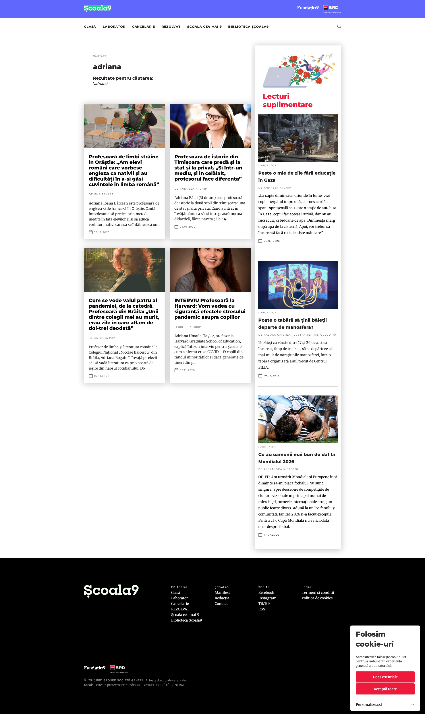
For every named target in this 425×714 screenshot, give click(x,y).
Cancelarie (143, 26)
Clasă (90, 26)
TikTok (264, 603)
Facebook (266, 592)
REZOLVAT (171, 26)
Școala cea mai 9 (204, 26)
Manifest (222, 592)
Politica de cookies (317, 598)
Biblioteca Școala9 (248, 26)
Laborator (114, 26)
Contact (221, 603)
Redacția (222, 598)
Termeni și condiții (318, 592)
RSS (261, 609)
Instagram (267, 598)
